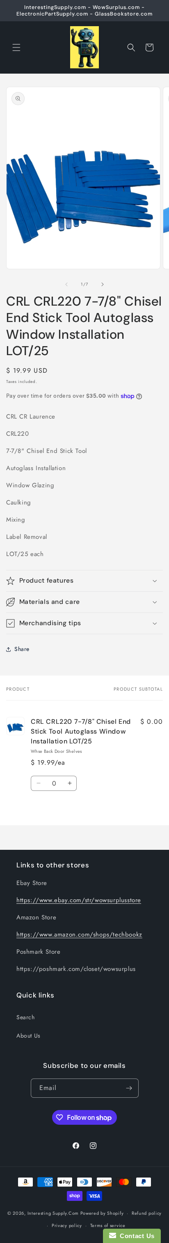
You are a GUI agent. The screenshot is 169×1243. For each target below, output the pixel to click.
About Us (28, 1035)
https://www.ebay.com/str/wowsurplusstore (78, 900)
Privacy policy (67, 1225)
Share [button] (22, 649)
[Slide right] (103, 284)
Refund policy (147, 1213)
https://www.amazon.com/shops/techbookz (79, 934)
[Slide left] (66, 284)
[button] (16, 47)
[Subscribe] (129, 1088)
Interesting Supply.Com (53, 1213)
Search (25, 1017)
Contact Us (135, 1235)
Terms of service (108, 1225)
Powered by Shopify (102, 1213)
